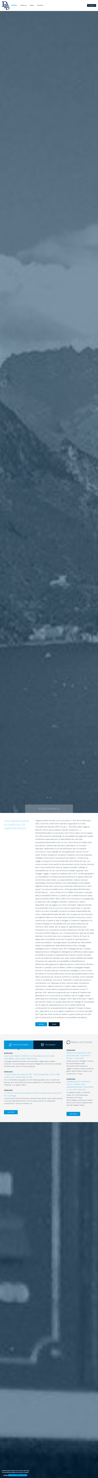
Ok (17, 1475)
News (32, 5)
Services (40, 5)
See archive (10, 1112)
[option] (49, 406)
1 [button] (47, 797)
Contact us (91, 5)
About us (23, 5)
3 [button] (50, 797)
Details (6, 1475)
